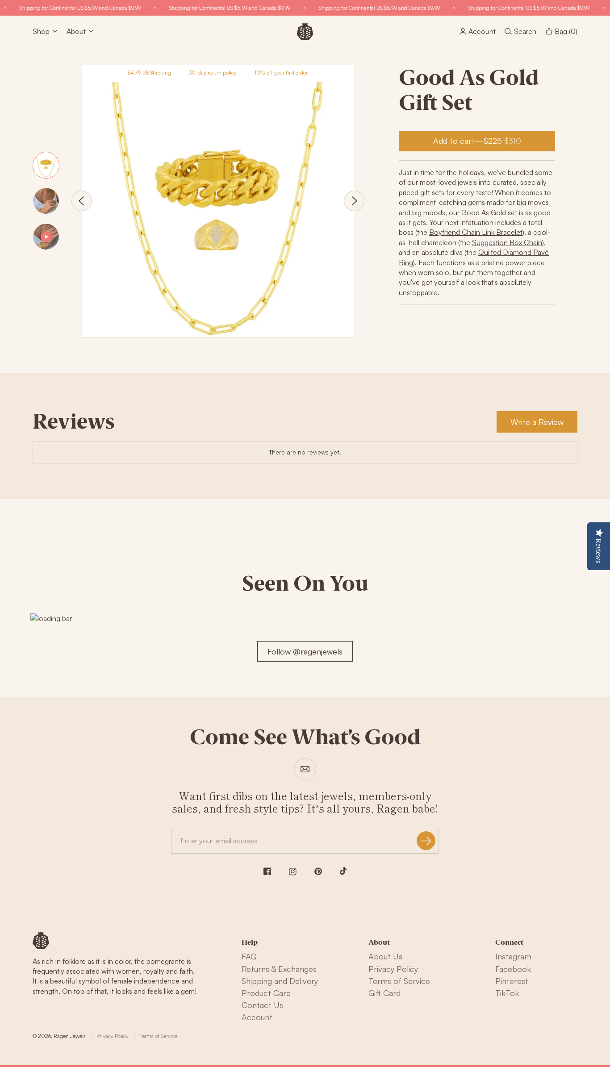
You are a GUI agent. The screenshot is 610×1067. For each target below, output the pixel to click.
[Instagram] (293, 871)
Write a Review (537, 422)
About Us (385, 956)
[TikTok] (343, 871)
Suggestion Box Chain (507, 242)
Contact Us (262, 1005)
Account (257, 1017)
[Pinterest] (318, 871)
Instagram (513, 956)
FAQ (249, 956)
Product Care (266, 993)
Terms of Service (399, 981)
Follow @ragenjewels (305, 651)
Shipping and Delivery (280, 981)
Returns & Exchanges (279, 969)
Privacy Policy (393, 969)
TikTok (507, 993)
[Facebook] (267, 871)
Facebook (513, 969)
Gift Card (384, 993)
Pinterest (511, 981)
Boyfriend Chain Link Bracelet (475, 232)
